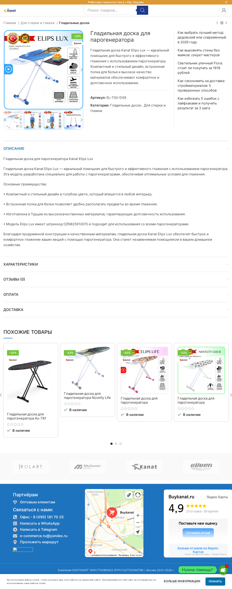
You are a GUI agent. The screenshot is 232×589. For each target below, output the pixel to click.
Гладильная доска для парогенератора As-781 (26, 416)
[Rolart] (30, 467)
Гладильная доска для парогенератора (139, 400)
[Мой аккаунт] (224, 10)
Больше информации (182, 581)
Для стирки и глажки (38, 23)
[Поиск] (142, 10)
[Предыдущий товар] (217, 23)
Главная (10, 23)
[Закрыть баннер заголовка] (226, 2)
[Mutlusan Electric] (87, 467)
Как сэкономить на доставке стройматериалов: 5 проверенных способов (201, 85)
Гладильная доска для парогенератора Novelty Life (87, 395)
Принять (215, 581)
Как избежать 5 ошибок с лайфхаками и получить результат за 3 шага (198, 103)
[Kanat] (144, 467)
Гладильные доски (74, 23)
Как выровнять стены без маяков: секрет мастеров (199, 52)
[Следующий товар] (226, 23)
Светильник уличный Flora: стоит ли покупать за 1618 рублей (200, 68)
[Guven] (201, 467)
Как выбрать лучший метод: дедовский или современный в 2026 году (202, 37)
